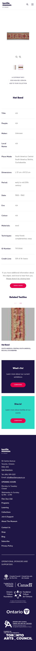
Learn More (18, 384)
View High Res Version (18, 80)
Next (20, 303)
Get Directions (7, 470)
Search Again (18, 285)
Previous (16, 303)
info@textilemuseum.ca (16, 477)
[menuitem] (18, 504)
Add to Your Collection (18, 83)
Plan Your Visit (7, 499)
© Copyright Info (18, 77)
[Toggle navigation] (27, 4)
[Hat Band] (18, 324)
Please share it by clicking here (18, 279)
